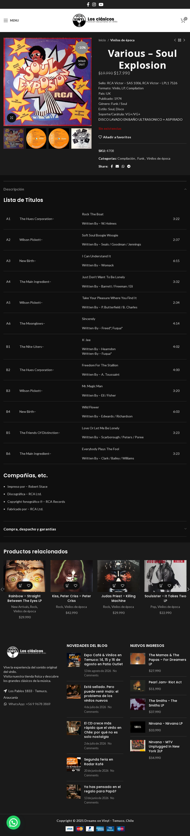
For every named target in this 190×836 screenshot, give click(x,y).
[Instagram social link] (94, 4)
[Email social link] (117, 166)
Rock (33, 607)
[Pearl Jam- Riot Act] (137, 685)
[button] (20, 585)
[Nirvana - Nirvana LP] (137, 727)
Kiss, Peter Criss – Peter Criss (71, 598)
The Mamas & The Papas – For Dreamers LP (167, 659)
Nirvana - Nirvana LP (166, 723)
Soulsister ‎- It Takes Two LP (165, 598)
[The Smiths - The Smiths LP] (137, 706)
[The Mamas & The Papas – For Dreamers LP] (137, 663)
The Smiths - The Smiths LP (163, 703)
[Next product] (184, 40)
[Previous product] (175, 40)
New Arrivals (20, 607)
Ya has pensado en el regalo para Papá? (102, 789)
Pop (153, 607)
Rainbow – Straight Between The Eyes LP (24, 598)
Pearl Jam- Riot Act (165, 682)
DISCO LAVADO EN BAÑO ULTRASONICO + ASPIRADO (140, 119)
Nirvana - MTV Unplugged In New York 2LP (164, 746)
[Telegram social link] (129, 166)
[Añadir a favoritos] (29, 585)
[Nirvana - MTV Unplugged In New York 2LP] (137, 750)
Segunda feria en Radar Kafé (98, 761)
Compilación (126, 158)
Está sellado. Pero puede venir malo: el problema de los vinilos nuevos (101, 693)
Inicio (102, 40)
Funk (140, 158)
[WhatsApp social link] (123, 166)
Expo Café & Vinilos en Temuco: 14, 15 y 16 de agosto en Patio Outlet (103, 659)
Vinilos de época (122, 40)
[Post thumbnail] (74, 665)
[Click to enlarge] (11, 118)
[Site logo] (95, 20)
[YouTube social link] (101, 4)
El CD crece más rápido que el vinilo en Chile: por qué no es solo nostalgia (102, 730)
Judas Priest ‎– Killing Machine (118, 598)
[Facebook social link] (88, 4)
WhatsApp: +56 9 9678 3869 (30, 704)
